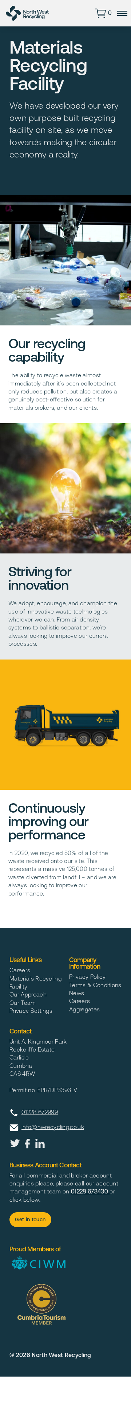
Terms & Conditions (95, 985)
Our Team (22, 1002)
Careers (19, 970)
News (76, 993)
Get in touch (30, 1219)
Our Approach (28, 994)
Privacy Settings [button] (30, 1010)
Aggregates (84, 1009)
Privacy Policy (87, 976)
